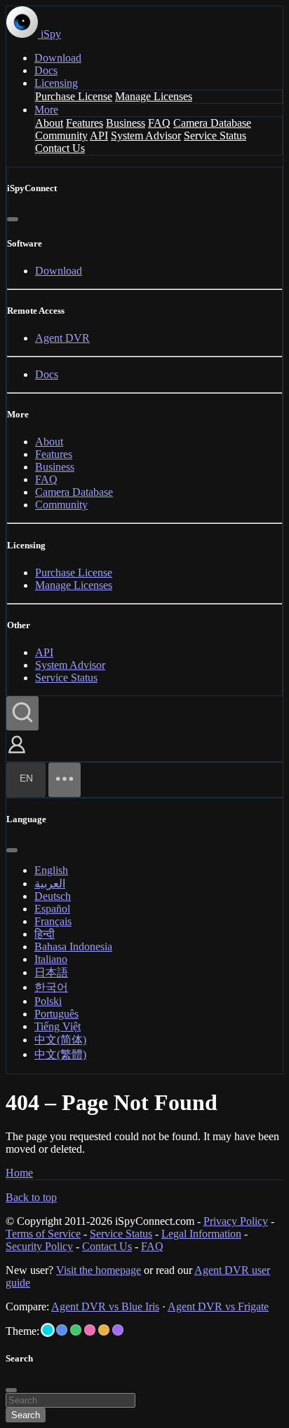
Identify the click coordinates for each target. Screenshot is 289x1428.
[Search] (22, 713)
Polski (48, 1001)
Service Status (215, 135)
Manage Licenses (153, 96)
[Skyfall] (75, 1330)
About (49, 123)
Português (56, 1014)
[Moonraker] (61, 1330)
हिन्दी (44, 934)
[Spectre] (47, 1330)
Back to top (31, 1197)
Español (52, 909)
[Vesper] (117, 1330)
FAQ (159, 123)
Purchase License (73, 96)
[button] (16, 755)
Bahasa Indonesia (73, 946)
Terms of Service (43, 1234)
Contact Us (60, 148)
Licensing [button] (56, 83)
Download (57, 58)
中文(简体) (60, 1040)
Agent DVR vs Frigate (218, 1306)
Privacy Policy (235, 1221)
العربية (49, 883)
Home (19, 1173)
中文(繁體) (60, 1054)
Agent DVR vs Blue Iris (105, 1306)
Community (61, 135)
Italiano (50, 959)
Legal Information (201, 1234)
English (51, 870)
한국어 (51, 987)
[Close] (12, 219)
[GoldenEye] (103, 1330)
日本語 (51, 972)
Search (25, 1415)
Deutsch (52, 896)
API (99, 135)
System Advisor (146, 135)
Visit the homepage (98, 1270)
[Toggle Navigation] (64, 780)
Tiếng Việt (57, 1026)
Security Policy (39, 1246)
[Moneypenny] (89, 1330)
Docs (46, 70)
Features (84, 123)
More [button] (46, 110)
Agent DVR (62, 338)
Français (53, 921)
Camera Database (212, 123)
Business (125, 123)
